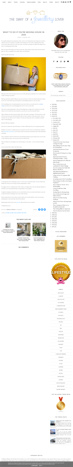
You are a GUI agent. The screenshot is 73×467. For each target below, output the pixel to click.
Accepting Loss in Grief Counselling (62, 179)
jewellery (61, 376)
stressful (18, 202)
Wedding (61, 334)
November (56, 120)
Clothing (61, 302)
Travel (61, 322)
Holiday (60, 315)
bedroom (61, 338)
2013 (53, 224)
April (54, 134)
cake (60, 347)
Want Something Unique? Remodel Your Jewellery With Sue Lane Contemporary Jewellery (60, 85)
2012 (53, 226)
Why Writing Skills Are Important (61, 209)
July (54, 128)
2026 (53, 104)
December (56, 118)
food (60, 363)
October (55, 122)
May (54, 132)
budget (61, 344)
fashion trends (61, 354)
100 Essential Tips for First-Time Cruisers (63, 438)
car (61, 350)
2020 (53, 116)
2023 (53, 110)
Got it (40, 465)
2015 (53, 220)
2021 (53, 114)
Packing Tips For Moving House (61, 192)
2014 (53, 222)
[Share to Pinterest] (45, 209)
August (54, 126)
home (8, 212)
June (54, 130)
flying (61, 360)
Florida (60, 312)
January (55, 140)
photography (61, 383)
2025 (53, 106)
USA (61, 328)
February (55, 138)
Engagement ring (61, 309)
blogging (61, 341)
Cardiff (61, 296)
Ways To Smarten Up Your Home (61, 211)
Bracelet (61, 293)
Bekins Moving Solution (8, 131)
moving (24, 212)
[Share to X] (42, 209)
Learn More (34, 465)
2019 (53, 213)
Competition (61, 305)
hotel (61, 373)
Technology (61, 318)
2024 (53, 108)
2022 (53, 112)
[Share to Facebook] (39, 209)
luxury (61, 379)
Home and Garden (15, 212)
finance (60, 357)
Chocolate (60, 299)
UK (61, 325)
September (56, 124)
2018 (53, 215)
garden (61, 367)
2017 (53, 216)
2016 (53, 218)
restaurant (61, 386)
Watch (61, 331)
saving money (61, 389)
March (54, 136)
